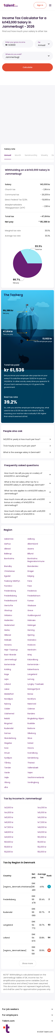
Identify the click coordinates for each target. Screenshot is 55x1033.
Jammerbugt (10, 659)
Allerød (7, 548)
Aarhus (7, 543)
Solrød (30, 743)
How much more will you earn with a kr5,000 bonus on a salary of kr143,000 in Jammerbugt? (24, 514)
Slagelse (8, 743)
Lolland (7, 684)
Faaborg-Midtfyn (12, 581)
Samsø (7, 733)
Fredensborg (10, 590)
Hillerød (7, 635)
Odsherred (9, 713)
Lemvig (31, 679)
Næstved (32, 703)
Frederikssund (10, 600)
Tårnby (7, 762)
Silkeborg (32, 733)
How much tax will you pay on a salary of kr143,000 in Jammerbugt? (23, 474)
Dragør (31, 571)
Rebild (7, 718)
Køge (6, 674)
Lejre (6, 679)
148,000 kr (42, 827)
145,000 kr (42, 812)
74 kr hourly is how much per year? (19, 445)
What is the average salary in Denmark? (21, 452)
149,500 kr (8, 837)
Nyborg (7, 703)
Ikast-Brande (10, 654)
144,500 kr (8, 812)
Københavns (33, 669)
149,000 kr (42, 832)
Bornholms (9, 558)
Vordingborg (33, 782)
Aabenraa (8, 539)
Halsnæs (32, 620)
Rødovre (31, 728)
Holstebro (32, 640)
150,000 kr (42, 837)
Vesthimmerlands (36, 777)
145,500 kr (8, 817)
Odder (7, 708)
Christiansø (9, 571)
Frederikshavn (34, 595)
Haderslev (8, 620)
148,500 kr (8, 832)
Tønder (7, 767)
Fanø (30, 581)
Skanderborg (10, 738)
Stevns (31, 748)
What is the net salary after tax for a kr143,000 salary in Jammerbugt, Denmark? (24, 483)
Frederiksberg (10, 595)
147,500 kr (8, 827)
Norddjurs (8, 699)
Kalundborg (33, 659)
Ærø (6, 787)
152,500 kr (8, 851)
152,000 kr (42, 847)
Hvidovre (32, 644)
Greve (30, 610)
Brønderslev (33, 566)
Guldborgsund (34, 615)
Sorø (6, 748)
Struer (7, 753)
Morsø (30, 694)
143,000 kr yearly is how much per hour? (21, 439)
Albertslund (33, 543)
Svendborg (33, 753)
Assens (31, 548)
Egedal (7, 576)
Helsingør (32, 625)
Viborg (7, 782)
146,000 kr (42, 817)
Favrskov (8, 586)
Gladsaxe (32, 605)
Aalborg (31, 539)
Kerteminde (9, 664)
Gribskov (8, 615)
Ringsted (8, 723)
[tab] (7, 156)
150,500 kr (8, 842)
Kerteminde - (34, 664)
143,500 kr (8, 807)
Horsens (8, 644)
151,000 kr (42, 842)
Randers (31, 713)
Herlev (7, 630)
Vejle (6, 777)
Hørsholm (32, 649)
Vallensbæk (33, 767)
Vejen (30, 772)
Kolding (7, 669)
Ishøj (30, 654)
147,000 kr (42, 822)
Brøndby (8, 566)
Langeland (32, 674)
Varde (7, 772)
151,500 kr (8, 847)
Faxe (30, 586)
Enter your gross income (15, 42)
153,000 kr (42, 851)
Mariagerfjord (34, 689)
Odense (31, 708)
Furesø (31, 600)
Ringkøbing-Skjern (36, 718)
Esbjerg (31, 576)
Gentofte (8, 605)
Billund (30, 553)
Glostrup (8, 610)
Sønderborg (33, 757)
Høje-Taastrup (11, 649)
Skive (30, 738)
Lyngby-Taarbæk (36, 684)
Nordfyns (32, 699)
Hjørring (31, 635)
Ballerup (8, 553)
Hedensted (9, 625)
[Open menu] (50, 5)
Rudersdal (8, 728)
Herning (31, 630)
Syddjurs (8, 757)
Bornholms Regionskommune (36, 560)
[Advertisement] (27, 114)
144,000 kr (42, 807)
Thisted (31, 762)
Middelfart (9, 694)
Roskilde (31, 723)
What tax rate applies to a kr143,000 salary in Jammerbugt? (25, 492)
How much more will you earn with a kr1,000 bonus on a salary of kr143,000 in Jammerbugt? (24, 502)
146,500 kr (8, 822)
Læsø (6, 689)
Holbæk (7, 640)
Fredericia (32, 590)
